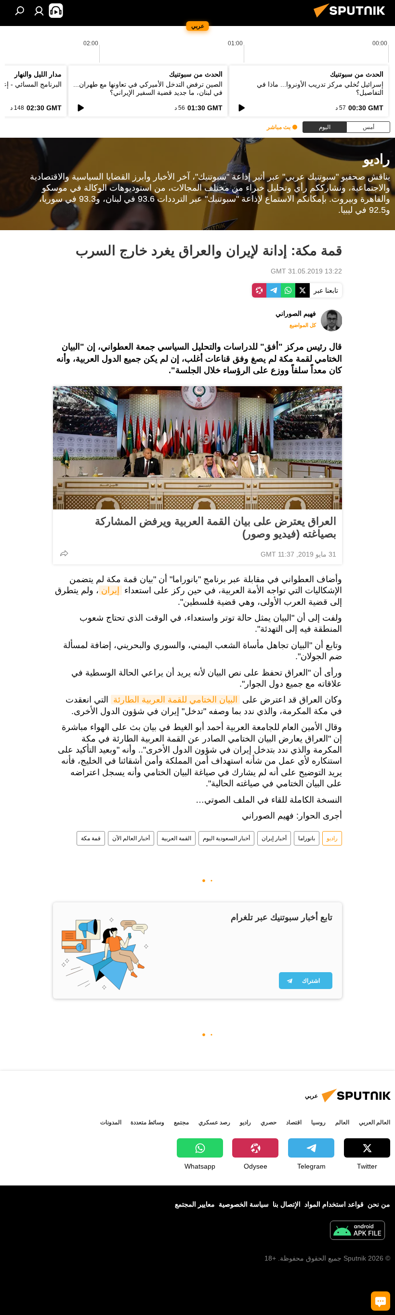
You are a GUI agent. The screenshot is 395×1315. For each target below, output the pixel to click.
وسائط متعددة (147, 1122)
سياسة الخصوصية (244, 1204)
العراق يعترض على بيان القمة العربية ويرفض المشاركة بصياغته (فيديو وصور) (215, 527)
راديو (332, 838)
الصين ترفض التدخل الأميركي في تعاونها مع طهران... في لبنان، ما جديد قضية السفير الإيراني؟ (148, 88)
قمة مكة (91, 838)
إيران (110, 590)
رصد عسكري (214, 1122)
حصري (268, 1122)
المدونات (110, 1122)
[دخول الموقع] (39, 10)
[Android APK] (357, 1231)
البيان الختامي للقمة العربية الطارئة (175, 699)
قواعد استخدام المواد (334, 1204)
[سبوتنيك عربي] (352, 19)
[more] (64, 553)
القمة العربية (176, 838)
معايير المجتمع (195, 1204)
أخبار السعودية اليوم (226, 838)
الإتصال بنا (287, 1204)
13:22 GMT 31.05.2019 (306, 271)
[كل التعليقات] (380, 1301)
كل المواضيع (303, 325)
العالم (342, 1122)
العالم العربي (374, 1122)
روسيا (318, 1122)
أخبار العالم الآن (131, 838)
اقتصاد (294, 1122)
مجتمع (181, 1122)
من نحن (379, 1204)
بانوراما (306, 838)
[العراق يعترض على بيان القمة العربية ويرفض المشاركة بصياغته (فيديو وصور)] (197, 447)
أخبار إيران (274, 838)
